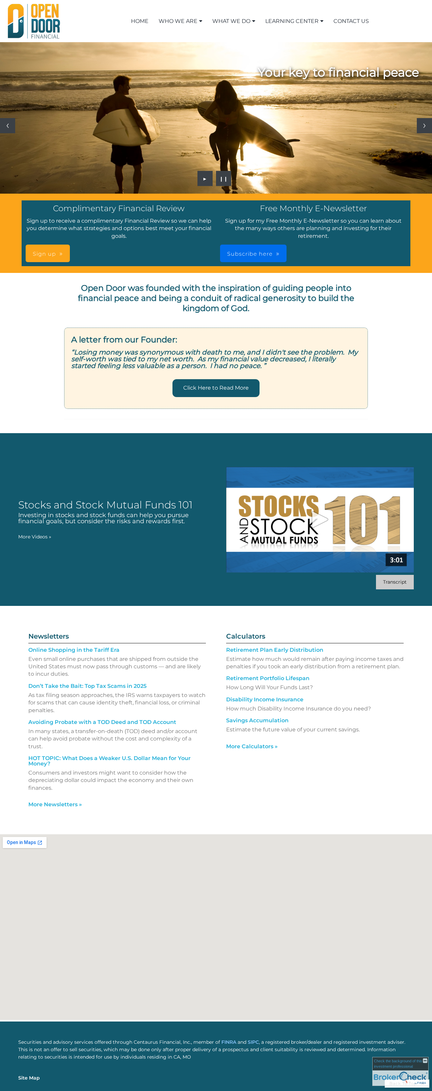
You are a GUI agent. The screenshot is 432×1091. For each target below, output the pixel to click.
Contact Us (351, 21)
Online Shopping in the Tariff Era (73, 650)
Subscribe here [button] (250, 254)
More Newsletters (55, 804)
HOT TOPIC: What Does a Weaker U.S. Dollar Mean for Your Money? (109, 761)
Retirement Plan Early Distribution (274, 650)
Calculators (245, 636)
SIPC (253, 1042)
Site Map (29, 1078)
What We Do (231, 21)
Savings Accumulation (257, 720)
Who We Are (178, 21)
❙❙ (223, 178)
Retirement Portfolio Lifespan (267, 678)
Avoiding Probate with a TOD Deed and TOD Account (102, 722)
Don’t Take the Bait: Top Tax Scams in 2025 (87, 686)
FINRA (229, 1042)
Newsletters (48, 636)
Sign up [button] (44, 254)
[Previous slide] (7, 125)
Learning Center (292, 21)
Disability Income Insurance (264, 699)
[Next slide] (424, 125)
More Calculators (252, 746)
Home (139, 21)
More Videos (34, 536)
